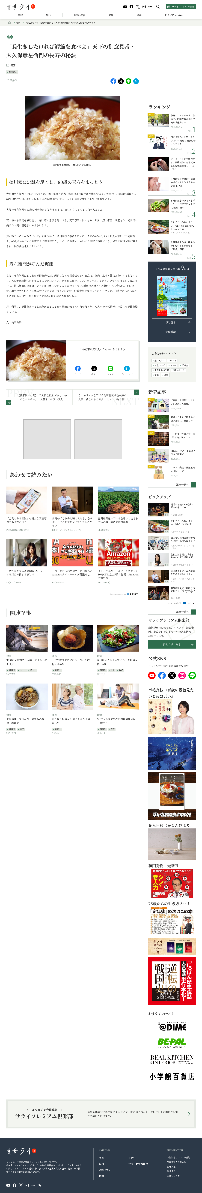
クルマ (173, 360)
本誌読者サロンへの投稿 (178, 1157)
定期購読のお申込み (176, 1161)
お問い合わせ (173, 1175)
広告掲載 (171, 1166)
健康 (110, 15)
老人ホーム (179, 370)
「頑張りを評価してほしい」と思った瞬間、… (183, 402)
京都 (156, 374)
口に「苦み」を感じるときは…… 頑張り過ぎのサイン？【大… (183, 140)
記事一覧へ (182, 484)
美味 (20, 15)
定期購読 (171, 332)
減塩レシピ (159, 365)
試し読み (171, 322)
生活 (139, 15)
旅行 (48, 15)
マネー (173, 365)
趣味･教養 (79, 15)
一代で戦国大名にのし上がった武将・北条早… (71, 662)
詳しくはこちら (172, 644)
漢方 (166, 374)
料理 (22, 729)
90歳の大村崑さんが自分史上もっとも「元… (26, 662)
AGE (121, 670)
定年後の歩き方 (161, 370)
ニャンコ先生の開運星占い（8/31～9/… (183, 469)
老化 (112, 670)
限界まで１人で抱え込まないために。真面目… (183, 418)
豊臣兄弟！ (159, 360)
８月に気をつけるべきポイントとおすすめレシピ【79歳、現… (183, 204)
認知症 (185, 365)
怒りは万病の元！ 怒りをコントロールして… (72, 721)
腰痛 (112, 729)
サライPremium (138, 1164)
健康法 (13, 72)
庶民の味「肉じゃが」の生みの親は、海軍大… (25, 721)
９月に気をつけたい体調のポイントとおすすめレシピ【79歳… (183, 182)
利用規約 (171, 1171)
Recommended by (118, 594)
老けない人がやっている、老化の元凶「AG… (117, 662)
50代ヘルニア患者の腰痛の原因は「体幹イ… (116, 721)
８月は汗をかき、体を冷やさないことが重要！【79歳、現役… (183, 245)
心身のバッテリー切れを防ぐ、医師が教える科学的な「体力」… (183, 119)
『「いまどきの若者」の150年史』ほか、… (183, 435)
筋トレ (33, 670)
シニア (23, 670)
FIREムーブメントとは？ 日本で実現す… (183, 452)
